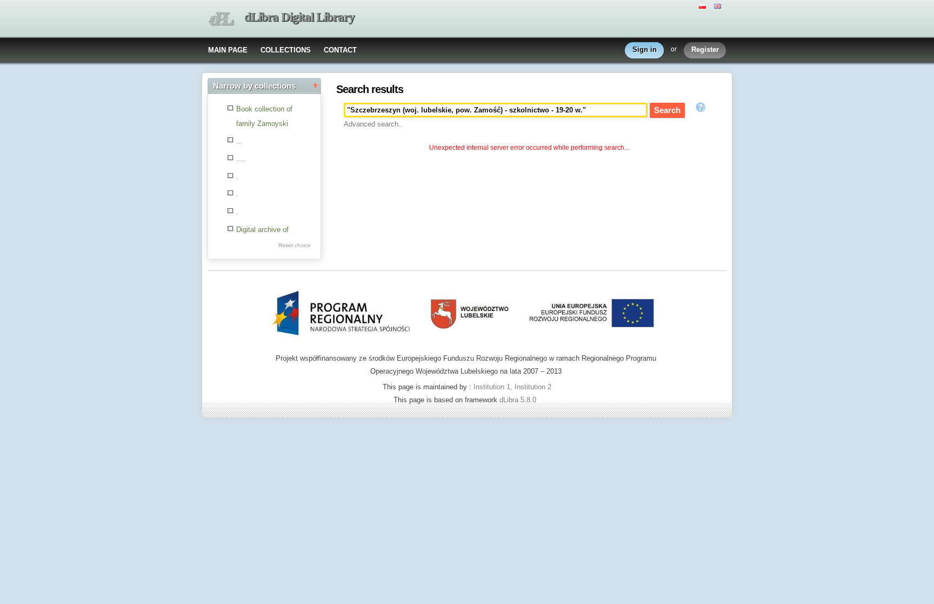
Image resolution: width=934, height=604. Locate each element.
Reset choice (294, 245)
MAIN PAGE (228, 50)
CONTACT (340, 50)
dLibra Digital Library (299, 17)
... (239, 141)
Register (705, 49)
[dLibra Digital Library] (221, 19)
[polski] (704, 5)
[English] (719, 5)
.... (240, 159)
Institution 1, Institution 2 (512, 387)
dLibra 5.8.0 (518, 400)
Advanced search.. (373, 124)
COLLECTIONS (286, 50)
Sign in (644, 49)
